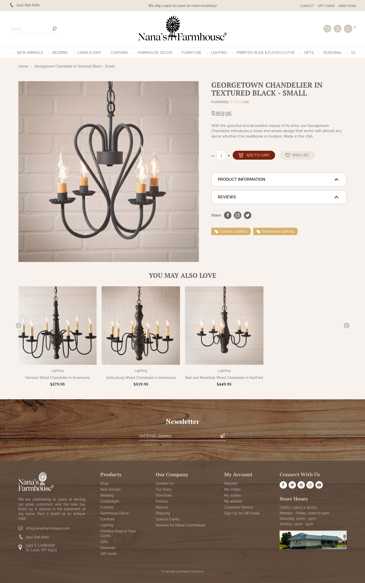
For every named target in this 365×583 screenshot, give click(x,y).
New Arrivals (30, 53)
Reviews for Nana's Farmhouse (180, 525)
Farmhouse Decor (155, 53)
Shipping (163, 513)
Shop (104, 483)
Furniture (192, 53)
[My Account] (337, 29)
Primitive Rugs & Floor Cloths (265, 53)
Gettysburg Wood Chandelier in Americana (141, 378)
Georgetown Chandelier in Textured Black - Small (74, 66)
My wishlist (233, 501)
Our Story (163, 489)
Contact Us (165, 483)
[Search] (54, 28)
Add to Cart (258, 155)
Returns (162, 507)
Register (231, 483)
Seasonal (332, 53)
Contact (307, 6)
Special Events (168, 519)
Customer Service (238, 507)
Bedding (60, 53)
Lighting (219, 53)
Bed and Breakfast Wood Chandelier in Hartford (224, 378)
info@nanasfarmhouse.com (48, 528)
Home (23, 66)
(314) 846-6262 (37, 537)
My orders (232, 489)
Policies (162, 501)
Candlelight (89, 53)
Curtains (119, 53)
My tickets (232, 495)
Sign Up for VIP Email (241, 513)
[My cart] (348, 29)
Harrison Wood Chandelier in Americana (57, 378)
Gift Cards (326, 6)
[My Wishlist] (327, 29)
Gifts (309, 53)
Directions (347, 6)
